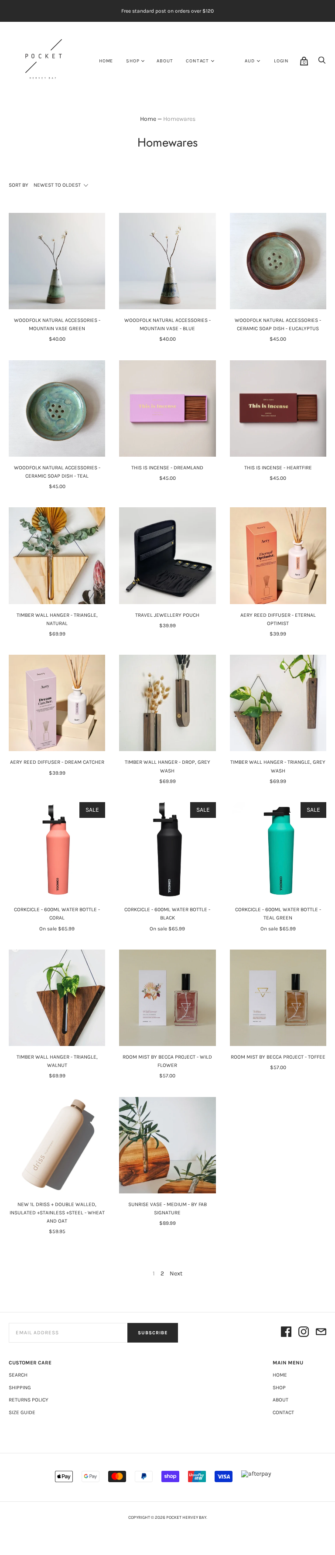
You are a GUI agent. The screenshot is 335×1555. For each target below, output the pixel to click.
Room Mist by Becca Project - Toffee (278, 1057)
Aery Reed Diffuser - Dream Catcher (57, 762)
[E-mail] (321, 1332)
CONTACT (197, 61)
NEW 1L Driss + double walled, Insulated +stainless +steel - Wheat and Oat (57, 1212)
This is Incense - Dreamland (167, 468)
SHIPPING (20, 1387)
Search (18, 1375)
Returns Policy (28, 1400)
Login (281, 61)
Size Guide (22, 1412)
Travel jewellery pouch (167, 615)
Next (176, 1273)
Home (106, 61)
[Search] (322, 62)
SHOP (132, 61)
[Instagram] (303, 1332)
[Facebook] (286, 1332)
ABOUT (165, 61)
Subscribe (153, 1333)
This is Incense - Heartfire (278, 468)
